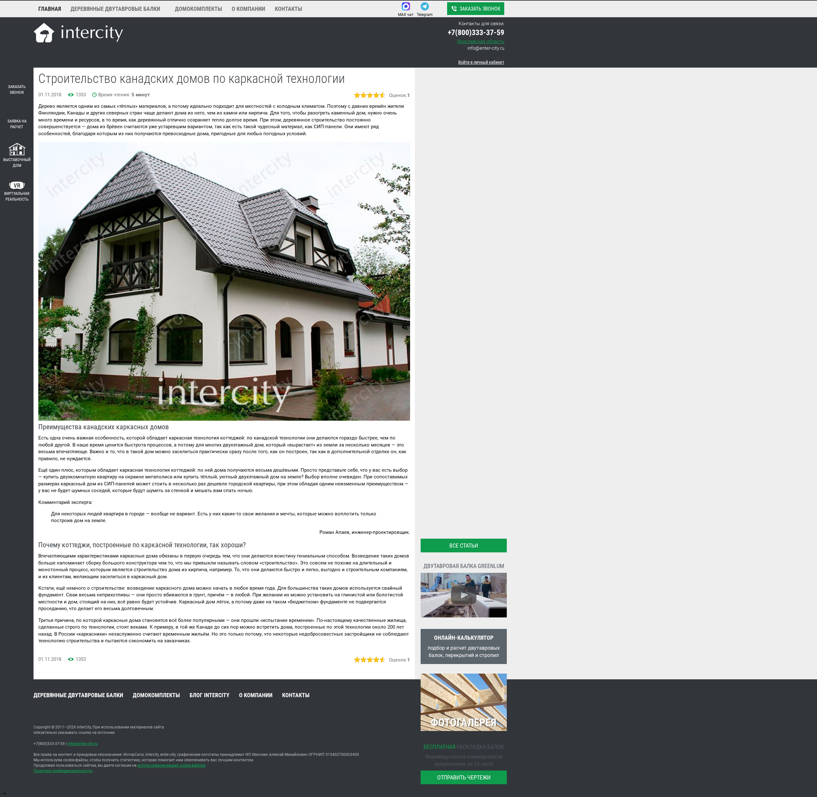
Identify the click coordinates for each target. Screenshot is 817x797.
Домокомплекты (198, 8)
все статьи (463, 545)
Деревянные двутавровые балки (115, 8)
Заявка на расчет (16, 124)
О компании (248, 8)
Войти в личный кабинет (481, 62)
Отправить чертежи (464, 777)
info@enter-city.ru (486, 48)
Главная (49, 8)
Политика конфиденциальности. (63, 771)
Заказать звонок (480, 9)
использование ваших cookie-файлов (172, 765)
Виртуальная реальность (16, 196)
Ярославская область (480, 41)
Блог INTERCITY (209, 695)
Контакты (288, 8)
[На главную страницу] (78, 34)
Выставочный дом (17, 162)
